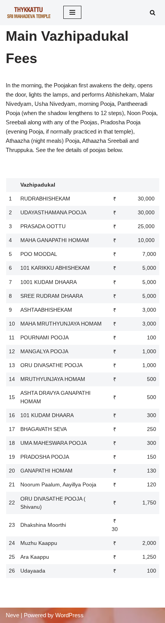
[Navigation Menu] (72, 12)
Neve (12, 615)
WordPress (69, 615)
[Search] (152, 12)
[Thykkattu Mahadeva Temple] (29, 12)
